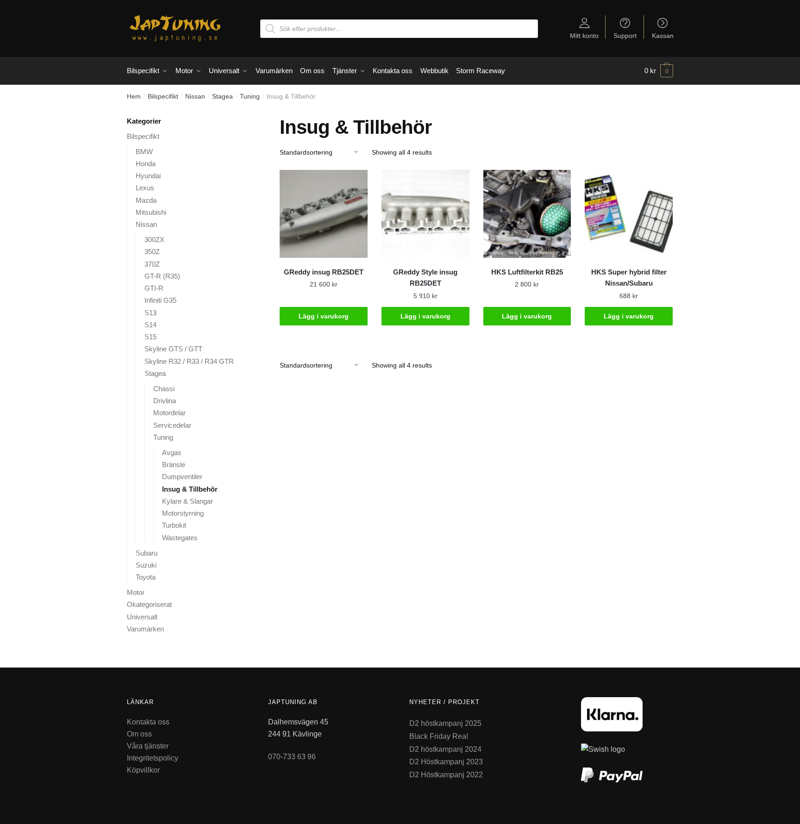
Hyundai (148, 176)
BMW (144, 152)
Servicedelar (172, 425)
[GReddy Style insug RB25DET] (425, 214)
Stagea (222, 96)
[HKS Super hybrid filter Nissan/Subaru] (629, 214)
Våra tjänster (148, 746)
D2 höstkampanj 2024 (445, 749)
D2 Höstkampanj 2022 (446, 775)
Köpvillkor (143, 770)
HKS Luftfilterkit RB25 (527, 272)
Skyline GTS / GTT (173, 349)
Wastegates (180, 538)
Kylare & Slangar (187, 501)
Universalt (142, 617)
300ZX (154, 239)
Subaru (146, 553)
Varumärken (145, 629)
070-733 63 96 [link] (292, 757)
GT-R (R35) (162, 276)
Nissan (195, 96)
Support (625, 35)
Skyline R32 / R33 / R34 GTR (189, 361)
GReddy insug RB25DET (323, 272)
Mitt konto (584, 35)
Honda (146, 164)
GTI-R (153, 288)
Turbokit (174, 525)
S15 (150, 337)
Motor (135, 592)
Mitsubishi (151, 212)
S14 (150, 325)
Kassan (663, 35)
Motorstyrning (183, 513)
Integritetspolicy (152, 758)
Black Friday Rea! (438, 736)
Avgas (171, 452)
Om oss (139, 734)
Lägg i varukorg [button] (324, 316)
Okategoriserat (149, 604)
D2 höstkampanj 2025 (445, 723)
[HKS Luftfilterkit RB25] (527, 214)
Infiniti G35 (160, 300)
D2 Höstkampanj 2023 (446, 762)
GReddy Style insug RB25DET (425, 277)
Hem (134, 96)
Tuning (250, 96)
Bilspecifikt (163, 96)
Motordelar (169, 413)
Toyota (146, 577)
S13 (150, 313)
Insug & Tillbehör (190, 489)
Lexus (145, 188)
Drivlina (164, 401)
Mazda (146, 200)
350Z (152, 252)
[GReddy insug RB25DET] (324, 214)
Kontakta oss (148, 722)
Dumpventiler (182, 477)
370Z (152, 264)
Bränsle (173, 464)
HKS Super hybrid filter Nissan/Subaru (629, 277)
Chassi (164, 389)
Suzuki (146, 565)
